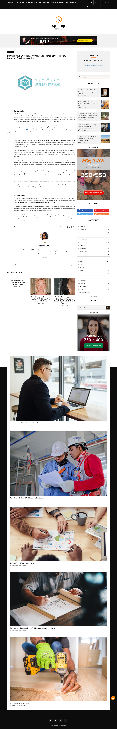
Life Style (94, 267)
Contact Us (72, 2)
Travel (94, 289)
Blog (94, 232)
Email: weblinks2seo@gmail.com (94, 65)
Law (94, 264)
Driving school (94, 242)
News (94, 270)
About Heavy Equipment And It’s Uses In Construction (27, 498)
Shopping (94, 283)
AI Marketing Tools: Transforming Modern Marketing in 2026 (17, 282)
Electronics (34, 2)
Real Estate (94, 280)
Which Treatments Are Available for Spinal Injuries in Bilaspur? (87, 103)
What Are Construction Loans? (19, 703)
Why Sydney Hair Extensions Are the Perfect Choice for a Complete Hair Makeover (40, 299)
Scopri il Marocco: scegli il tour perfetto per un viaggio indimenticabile (88, 138)
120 (63, 226)
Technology (94, 286)
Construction (26, 2)
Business (18, 2)
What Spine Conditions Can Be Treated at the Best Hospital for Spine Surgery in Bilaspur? (88, 115)
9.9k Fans (101, 210)
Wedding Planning (94, 292)
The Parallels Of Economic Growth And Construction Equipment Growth (32, 628)
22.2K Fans (101, 214)
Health (94, 261)
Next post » (72, 265)
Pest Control (94, 277)
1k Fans (83, 210)
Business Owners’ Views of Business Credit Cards (25, 423)
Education (94, 245)
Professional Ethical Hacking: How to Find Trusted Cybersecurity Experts (87, 127)
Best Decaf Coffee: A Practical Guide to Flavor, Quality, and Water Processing (87, 92)
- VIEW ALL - (94, 296)
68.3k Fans (85, 214)
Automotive (11, 2)
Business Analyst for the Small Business (22, 563)
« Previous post (18, 265)
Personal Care (94, 273)
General (61, 2)
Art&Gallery (94, 226)
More (66, 2)
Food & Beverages (52, 2)
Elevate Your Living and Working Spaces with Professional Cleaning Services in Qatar (36, 56)
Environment (42, 2)
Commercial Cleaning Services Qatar (30, 129)
